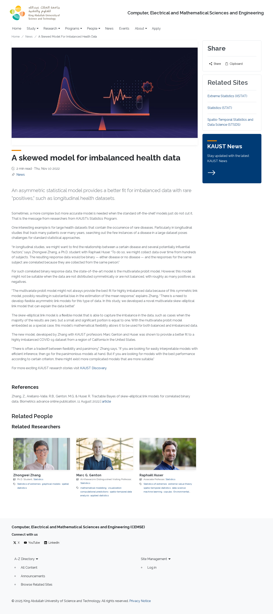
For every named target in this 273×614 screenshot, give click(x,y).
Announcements (33, 576)
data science (179, 487)
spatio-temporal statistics (157, 487)
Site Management (154, 559)
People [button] (92, 28)
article (106, 401)
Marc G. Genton (88, 475)
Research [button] (50, 28)
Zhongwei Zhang (27, 475)
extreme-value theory (180, 483)
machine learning (152, 491)
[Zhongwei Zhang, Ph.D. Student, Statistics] (41, 454)
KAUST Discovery (93, 368)
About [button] (139, 28)
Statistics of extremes (29, 483)
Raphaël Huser (151, 475)
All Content (29, 567)
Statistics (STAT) (219, 108)
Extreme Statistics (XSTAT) (227, 96)
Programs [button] (72, 28)
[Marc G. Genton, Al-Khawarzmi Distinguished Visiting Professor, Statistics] (104, 454)
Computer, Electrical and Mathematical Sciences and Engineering (196, 12)
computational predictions (94, 491)
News (109, 28)
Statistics (38, 479)
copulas (168, 491)
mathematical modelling (93, 487)
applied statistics (100, 495)
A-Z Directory (24, 559)
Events (124, 28)
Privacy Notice (140, 601)
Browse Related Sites (36, 584)
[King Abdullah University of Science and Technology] (34, 13)
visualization (115, 487)
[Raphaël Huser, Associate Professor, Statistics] (167, 454)
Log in (151, 567)
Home (16, 28)
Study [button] (31, 28)
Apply (156, 28)
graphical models (51, 483)
